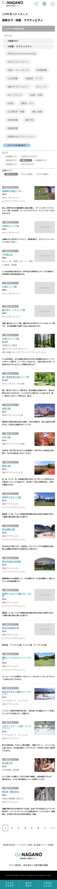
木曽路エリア (41, 160)
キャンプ (42, 86)
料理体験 (42, 70)
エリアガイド (28, 884)
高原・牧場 (36, 95)
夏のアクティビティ (19, 86)
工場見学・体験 (16, 111)
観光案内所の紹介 (9, 845)
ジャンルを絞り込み (15, 28)
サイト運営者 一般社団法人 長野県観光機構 (28, 865)
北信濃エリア (11, 156)
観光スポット (11, 174)
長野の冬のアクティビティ (22, 136)
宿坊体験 (13, 119)
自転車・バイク (34, 78)
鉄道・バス (27, 103)
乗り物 (30, 119)
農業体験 (13, 128)
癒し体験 (37, 111)
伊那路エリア (11, 164)
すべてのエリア (28, 164)
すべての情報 (42, 174)
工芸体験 (13, 78)
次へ (52, 828)
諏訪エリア (26, 160)
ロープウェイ (15, 95)
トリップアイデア (9, 884)
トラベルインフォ (47, 884)
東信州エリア (11, 160)
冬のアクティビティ (19, 61)
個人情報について (40, 845)
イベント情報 (27, 174)
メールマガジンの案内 (24, 845)
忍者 (11, 103)
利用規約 (50, 845)
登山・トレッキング (19, 70)
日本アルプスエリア (29, 156)
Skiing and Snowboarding (22, 53)
